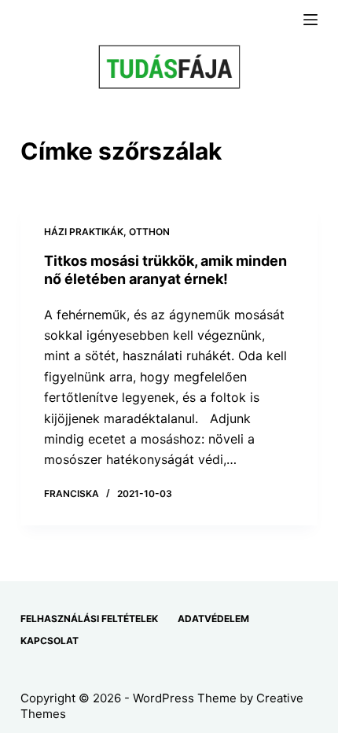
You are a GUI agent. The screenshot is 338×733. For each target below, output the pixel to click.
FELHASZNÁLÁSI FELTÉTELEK (89, 618)
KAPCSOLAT (49, 640)
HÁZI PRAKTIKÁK (83, 232)
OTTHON (149, 232)
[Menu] (310, 20)
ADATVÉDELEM (213, 618)
